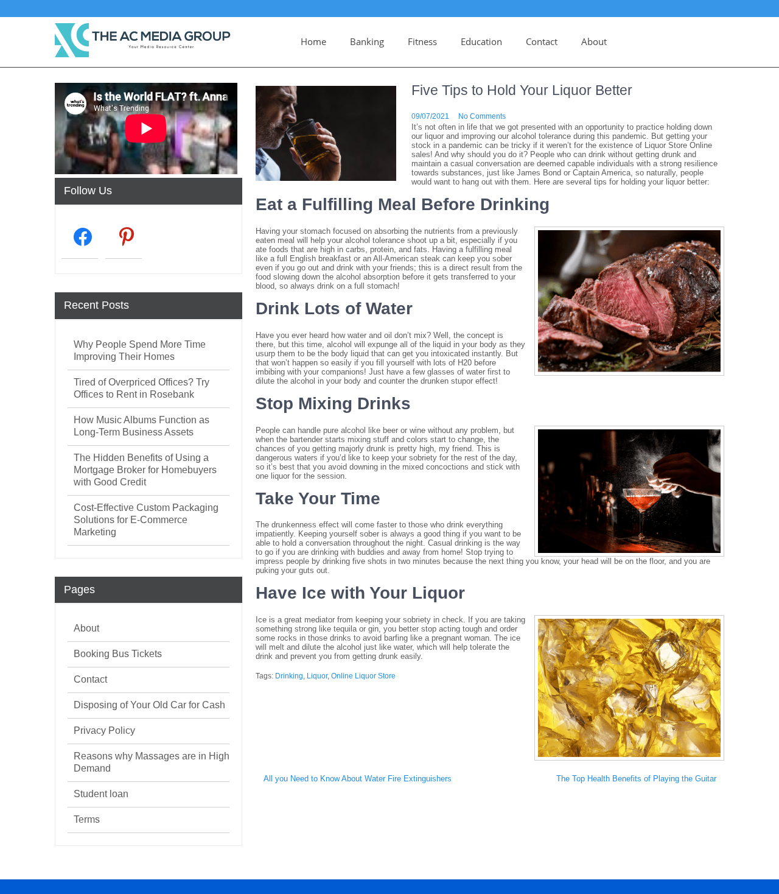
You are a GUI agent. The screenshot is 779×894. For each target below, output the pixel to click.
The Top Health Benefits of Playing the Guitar (636, 778)
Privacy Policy (104, 730)
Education (481, 41)
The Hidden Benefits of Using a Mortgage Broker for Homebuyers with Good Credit (145, 469)
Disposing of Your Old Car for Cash (149, 705)
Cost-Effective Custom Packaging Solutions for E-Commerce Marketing (146, 519)
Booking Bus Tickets (118, 654)
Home (313, 41)
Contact (541, 41)
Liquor (317, 676)
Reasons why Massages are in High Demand (151, 762)
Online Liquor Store (363, 676)
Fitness (422, 41)
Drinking (289, 676)
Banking (367, 41)
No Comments (482, 116)
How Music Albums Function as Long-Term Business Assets (141, 426)
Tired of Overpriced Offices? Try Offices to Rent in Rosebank (141, 388)
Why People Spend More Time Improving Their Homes (140, 350)
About (594, 41)
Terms (87, 819)
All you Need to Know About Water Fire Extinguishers (358, 778)
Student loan (101, 794)
